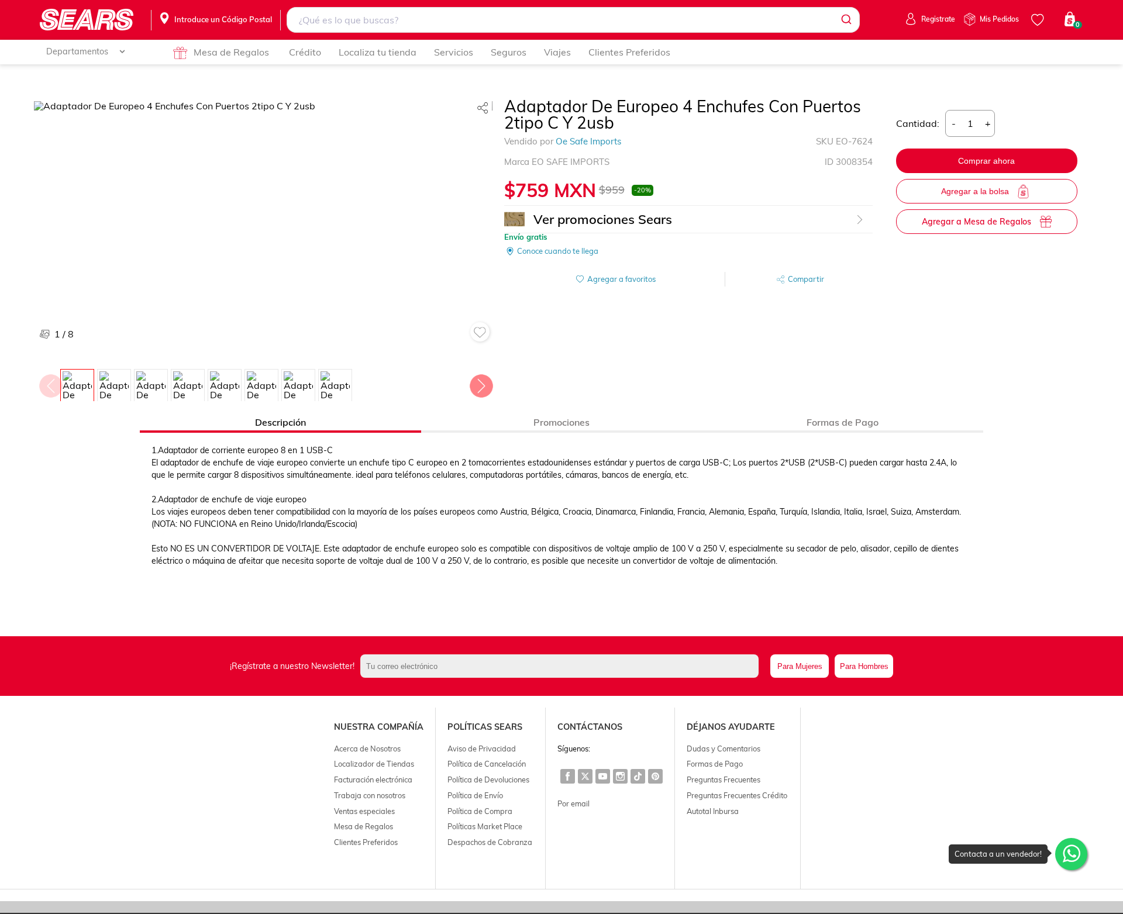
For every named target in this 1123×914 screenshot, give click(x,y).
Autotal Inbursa (713, 811)
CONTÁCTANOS (589, 727)
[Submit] (845, 20)
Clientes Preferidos (629, 52)
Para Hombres (864, 666)
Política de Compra (479, 811)
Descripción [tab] (280, 422)
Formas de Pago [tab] (843, 422)
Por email (573, 803)
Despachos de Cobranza (489, 842)
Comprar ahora (986, 160)
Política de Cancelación (486, 763)
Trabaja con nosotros (369, 795)
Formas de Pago (715, 763)
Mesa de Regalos (231, 52)
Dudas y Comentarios (723, 748)
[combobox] (573, 20)
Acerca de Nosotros (367, 748)
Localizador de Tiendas (374, 763)
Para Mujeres (799, 666)
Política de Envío (475, 795)
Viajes (557, 52)
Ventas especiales (364, 811)
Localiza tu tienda (377, 52)
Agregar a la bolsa (975, 191)
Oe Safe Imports (588, 141)
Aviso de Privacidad (481, 748)
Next (480, 383)
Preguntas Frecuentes (723, 779)
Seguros (508, 52)
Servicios (453, 52)
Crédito (305, 52)
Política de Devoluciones (488, 779)
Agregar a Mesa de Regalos (976, 221)
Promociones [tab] (561, 422)
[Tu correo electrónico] (562, 666)
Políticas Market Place (484, 826)
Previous (50, 383)
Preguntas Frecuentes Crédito (737, 795)
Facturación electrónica (373, 779)
